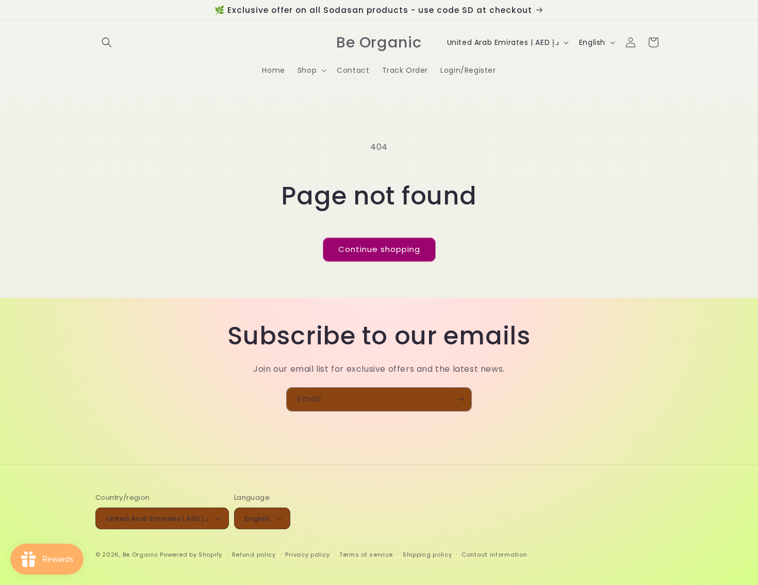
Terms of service (366, 554)
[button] (106, 42)
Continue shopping (379, 249)
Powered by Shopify (191, 555)
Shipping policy (427, 554)
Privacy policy (307, 554)
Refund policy (254, 554)
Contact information (494, 554)
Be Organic (140, 555)
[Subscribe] (460, 399)
